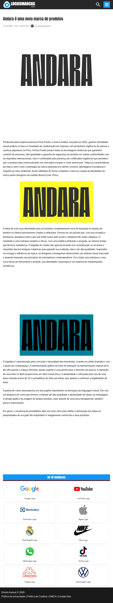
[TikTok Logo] (83, 551)
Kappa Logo (30, 582)
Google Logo (29, 498)
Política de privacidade (13, 596)
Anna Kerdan (44, 26)
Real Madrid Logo (29, 540)
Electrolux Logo (29, 519)
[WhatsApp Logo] (29, 551)
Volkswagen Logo (83, 582)
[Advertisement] (56, 40)
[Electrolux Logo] (29, 509)
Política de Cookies (37, 596)
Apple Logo (83, 519)
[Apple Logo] (83, 509)
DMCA (52, 596)
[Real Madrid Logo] (29, 530)
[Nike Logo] (83, 530)
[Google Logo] (29, 488)
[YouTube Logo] (83, 488)
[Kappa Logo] (29, 572)
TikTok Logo (83, 561)
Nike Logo (83, 540)
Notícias (24, 26)
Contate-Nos (64, 596)
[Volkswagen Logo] (83, 572)
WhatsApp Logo (29, 561)
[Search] (98, 6)
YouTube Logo (83, 498)
